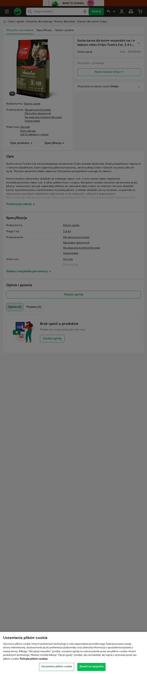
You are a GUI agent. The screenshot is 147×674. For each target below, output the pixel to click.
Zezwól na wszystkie (91, 667)
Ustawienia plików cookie (56, 667)
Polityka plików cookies (34, 659)
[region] (73, 653)
